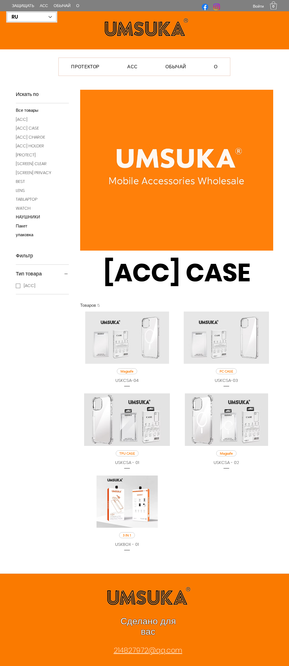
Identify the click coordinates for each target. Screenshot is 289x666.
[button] (273, 5)
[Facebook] (205, 7)
